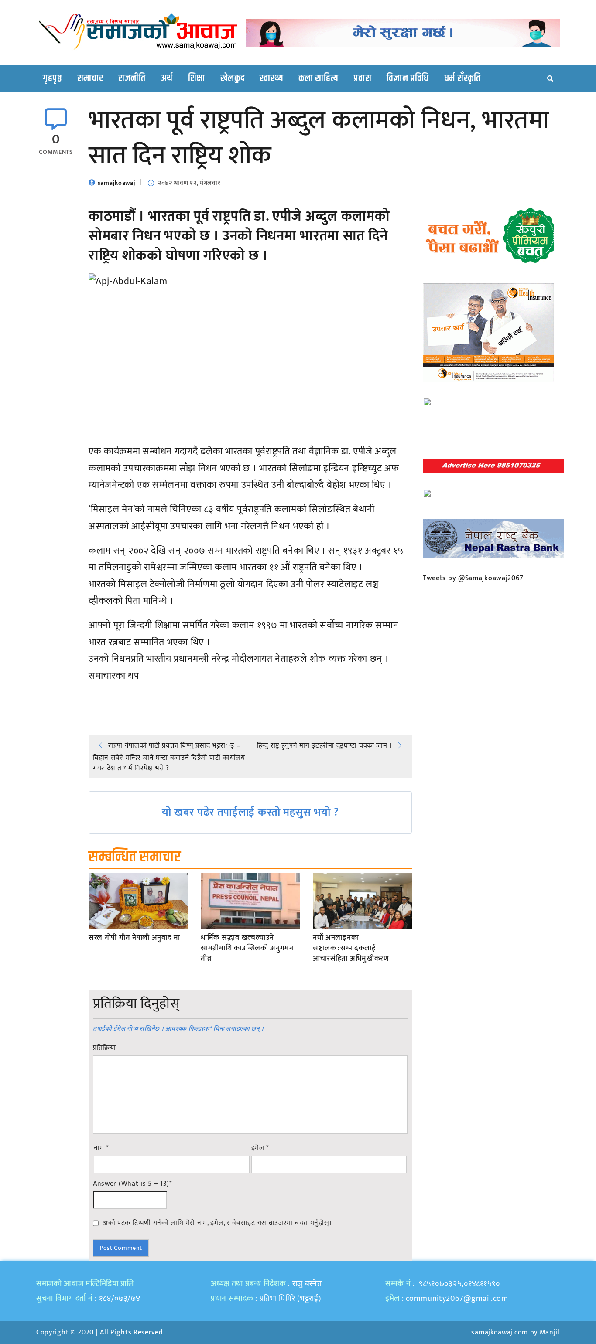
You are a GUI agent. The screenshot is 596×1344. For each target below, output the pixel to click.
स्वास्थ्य (271, 78)
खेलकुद (232, 78)
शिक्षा (196, 78)
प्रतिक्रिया (104, 1048)
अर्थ (167, 78)
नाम (101, 1148)
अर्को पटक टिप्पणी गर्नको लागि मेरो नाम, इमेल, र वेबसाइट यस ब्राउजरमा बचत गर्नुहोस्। (217, 1222)
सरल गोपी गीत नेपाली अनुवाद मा (134, 938)
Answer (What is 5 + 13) (132, 1184)
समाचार (90, 78)
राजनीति (132, 78)
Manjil (550, 1332)
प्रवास (362, 78)
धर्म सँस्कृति (462, 78)
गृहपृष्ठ (52, 78)
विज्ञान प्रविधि (408, 78)
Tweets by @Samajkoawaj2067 (473, 578)
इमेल (260, 1148)
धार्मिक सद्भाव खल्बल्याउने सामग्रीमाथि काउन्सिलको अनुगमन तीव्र (247, 948)
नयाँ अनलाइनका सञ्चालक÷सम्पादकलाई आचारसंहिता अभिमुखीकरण (351, 948)
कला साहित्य (318, 78)
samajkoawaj (117, 183)
